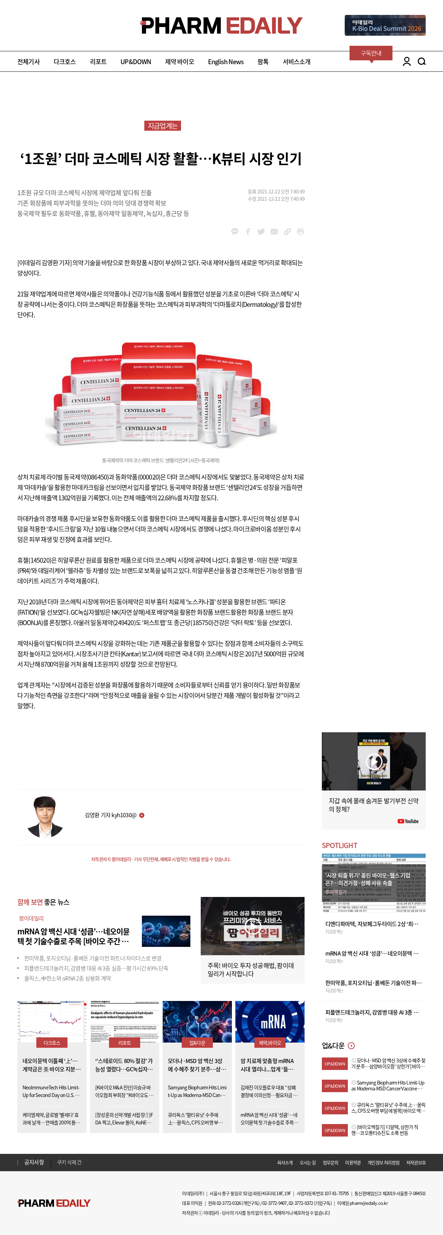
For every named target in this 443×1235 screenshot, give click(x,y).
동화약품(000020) (137, 477)
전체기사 (28, 61)
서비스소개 (297, 61)
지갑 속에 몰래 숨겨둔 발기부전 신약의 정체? (373, 805)
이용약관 (353, 1162)
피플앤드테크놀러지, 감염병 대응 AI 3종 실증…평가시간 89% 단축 (96, 968)
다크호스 (65, 61)
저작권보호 (416, 1162)
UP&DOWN (135, 61)
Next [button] (59, 1166)
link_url (287, 231)
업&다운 (197, 1042)
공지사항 (34, 1162)
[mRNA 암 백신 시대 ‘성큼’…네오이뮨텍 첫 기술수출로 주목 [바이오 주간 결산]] (166, 930)
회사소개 (285, 1162)
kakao (235, 231)
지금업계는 (163, 126)
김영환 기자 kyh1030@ (110, 815)
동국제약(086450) (86, 477)
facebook (248, 231)
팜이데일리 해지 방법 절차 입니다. (91, 1162)
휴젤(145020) (34, 560)
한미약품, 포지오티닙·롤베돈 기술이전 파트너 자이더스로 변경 (93, 958)
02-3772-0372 (301, 1203)
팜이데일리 (31, 918)
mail (274, 231)
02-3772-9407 (274, 1203)
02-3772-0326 (229, 1203)
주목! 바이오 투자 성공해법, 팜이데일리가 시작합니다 (251, 969)
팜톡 (263, 61)
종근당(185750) (193, 622)
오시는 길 (308, 1162)
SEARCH (422, 61)
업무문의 (330, 1162)
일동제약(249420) (112, 622)
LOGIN (405, 61)
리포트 (98, 61)
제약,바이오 (270, 1042)
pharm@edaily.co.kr (369, 1203)
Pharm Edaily (54, 1203)
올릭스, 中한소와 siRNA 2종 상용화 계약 (67, 978)
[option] (111, 1162)
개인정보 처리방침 (383, 1162)
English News (226, 61)
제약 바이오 (179, 61)
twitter (261, 231)
